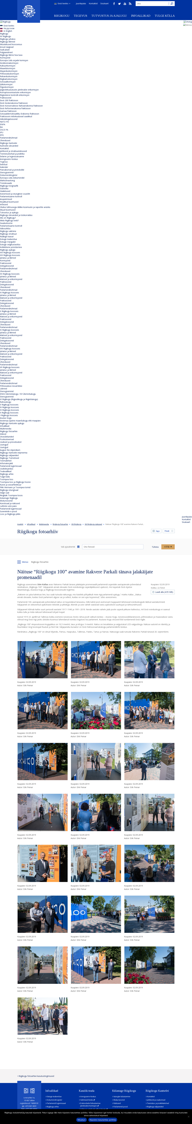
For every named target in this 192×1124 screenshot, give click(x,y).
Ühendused (5, 140)
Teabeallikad (5, 471)
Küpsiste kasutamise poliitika (103, 1120)
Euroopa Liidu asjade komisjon (14, 60)
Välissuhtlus (5, 228)
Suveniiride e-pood (8, 511)
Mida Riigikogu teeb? (9, 220)
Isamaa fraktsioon (8, 111)
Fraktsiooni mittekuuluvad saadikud (16, 116)
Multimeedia (5, 428)
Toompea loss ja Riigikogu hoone (15, 482)
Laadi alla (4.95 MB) (164, 592)
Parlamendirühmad (8, 137)
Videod (3, 434)
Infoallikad (140, 15)
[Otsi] (172, 3)
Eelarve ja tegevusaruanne (12, 156)
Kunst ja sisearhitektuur (10, 484)
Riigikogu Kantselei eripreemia (13, 452)
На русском (9, 28)
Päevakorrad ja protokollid (12, 169)
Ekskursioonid (6, 500)
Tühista (155, 547)
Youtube (125, 3)
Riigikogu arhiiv (6, 474)
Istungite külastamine (122, 1096)
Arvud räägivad (6, 47)
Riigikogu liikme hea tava (11, 55)
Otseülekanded (7, 436)
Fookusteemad (7, 439)
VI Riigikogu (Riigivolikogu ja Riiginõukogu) (19, 399)
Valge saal (4, 492)
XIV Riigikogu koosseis (10, 252)
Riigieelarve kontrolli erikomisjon (14, 95)
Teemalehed (5, 460)
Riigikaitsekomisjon (8, 79)
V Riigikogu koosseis (9, 404)
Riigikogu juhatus (7, 39)
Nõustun (81, 1120)
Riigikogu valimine (8, 231)
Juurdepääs (81, 3)
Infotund (4, 204)
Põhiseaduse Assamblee (11, 386)
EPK (2, 135)
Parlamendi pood (121, 1106)
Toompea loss (6, 479)
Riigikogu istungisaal (9, 490)
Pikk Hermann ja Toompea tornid (15, 487)
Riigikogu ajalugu (7, 249)
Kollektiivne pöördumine (11, 247)
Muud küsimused (7, 209)
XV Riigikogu (5, 36)
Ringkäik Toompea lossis (11, 495)
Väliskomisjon (6, 84)
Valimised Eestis (86, 1100)
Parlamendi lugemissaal (11, 466)
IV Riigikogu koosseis (9, 407)
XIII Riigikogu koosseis (10, 255)
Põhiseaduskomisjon (9, 73)
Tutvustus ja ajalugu (109, 15)
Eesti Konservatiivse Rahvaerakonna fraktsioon (21, 105)
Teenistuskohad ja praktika (12, 153)
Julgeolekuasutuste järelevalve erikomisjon (19, 89)
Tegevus (80, 15)
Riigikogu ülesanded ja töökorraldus (16, 215)
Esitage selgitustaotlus (10, 244)
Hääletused (5, 191)
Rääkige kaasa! (6, 236)
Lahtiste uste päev (8, 506)
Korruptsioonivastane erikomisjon (15, 92)
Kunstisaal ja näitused (10, 503)
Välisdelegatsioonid (8, 119)
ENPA (2, 124)
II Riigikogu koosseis (9, 412)
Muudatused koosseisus (11, 44)
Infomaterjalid (6, 463)
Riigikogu (61, 15)
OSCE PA (4, 129)
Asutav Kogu (6, 418)
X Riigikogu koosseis (9, 311)
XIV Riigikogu (76, 524)
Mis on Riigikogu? (8, 217)
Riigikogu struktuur (8, 233)
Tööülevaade (6, 183)
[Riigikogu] (28, 11)
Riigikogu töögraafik (9, 185)
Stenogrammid (6, 172)
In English (8, 31)
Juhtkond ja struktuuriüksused (13, 151)
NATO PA (4, 121)
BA (1, 127)
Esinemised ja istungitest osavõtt (15, 193)
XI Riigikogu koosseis (9, 292)
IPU (1, 132)
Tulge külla (165, 15)
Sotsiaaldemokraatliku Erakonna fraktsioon (19, 113)
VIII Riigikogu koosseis (10, 348)
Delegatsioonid (7, 265)
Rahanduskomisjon (8, 76)
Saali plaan (5, 49)
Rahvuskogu (5, 402)
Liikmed (3, 388)
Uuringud (4, 444)
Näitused (117, 1103)
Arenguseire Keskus (9, 159)
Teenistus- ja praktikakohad (158, 1103)
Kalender (4, 167)
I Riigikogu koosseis (9, 415)
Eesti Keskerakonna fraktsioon (14, 103)
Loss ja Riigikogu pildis (10, 514)
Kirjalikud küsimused (9, 201)
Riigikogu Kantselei (8, 143)
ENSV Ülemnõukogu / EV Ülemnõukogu (18, 394)
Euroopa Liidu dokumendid (12, 177)
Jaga (158, 531)
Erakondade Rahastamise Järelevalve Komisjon (90, 1104)
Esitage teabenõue (8, 239)
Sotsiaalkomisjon (8, 81)
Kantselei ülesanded (9, 145)
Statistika (4, 188)
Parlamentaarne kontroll (11, 196)
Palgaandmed (6, 52)
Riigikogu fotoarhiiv (8, 431)
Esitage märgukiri (8, 241)
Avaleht (20, 524)
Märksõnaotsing (7, 180)
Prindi (167, 531)
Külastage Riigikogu (9, 498)
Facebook (114, 3)
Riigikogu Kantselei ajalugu (12, 423)
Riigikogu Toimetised (9, 458)
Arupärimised (6, 199)
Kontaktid (93, 3)
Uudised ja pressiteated (10, 442)
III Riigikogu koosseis (9, 410)
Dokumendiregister (8, 175)
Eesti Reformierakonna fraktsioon (15, 108)
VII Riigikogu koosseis (10, 367)
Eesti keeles (63, 3)
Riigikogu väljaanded (9, 455)
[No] (188, 1116)
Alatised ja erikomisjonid (11, 279)
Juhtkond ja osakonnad (156, 1100)
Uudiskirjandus (6, 468)
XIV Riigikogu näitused (93, 524)
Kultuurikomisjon (7, 65)
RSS (130, 3)
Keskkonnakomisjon (9, 63)
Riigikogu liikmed (7, 41)
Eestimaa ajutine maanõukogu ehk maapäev (20, 420)
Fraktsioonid (5, 97)
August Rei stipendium (10, 450)
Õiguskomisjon (7, 87)
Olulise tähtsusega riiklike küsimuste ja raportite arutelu (25, 207)
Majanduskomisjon (8, 71)
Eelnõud (3, 164)
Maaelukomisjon (7, 68)
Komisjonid (5, 57)
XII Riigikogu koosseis (10, 274)
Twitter (119, 3)
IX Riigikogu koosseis (9, 330)
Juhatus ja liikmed (8, 257)
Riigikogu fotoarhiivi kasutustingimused (36, 1076)
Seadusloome (6, 223)
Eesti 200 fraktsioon (9, 100)
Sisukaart (104, 3)
